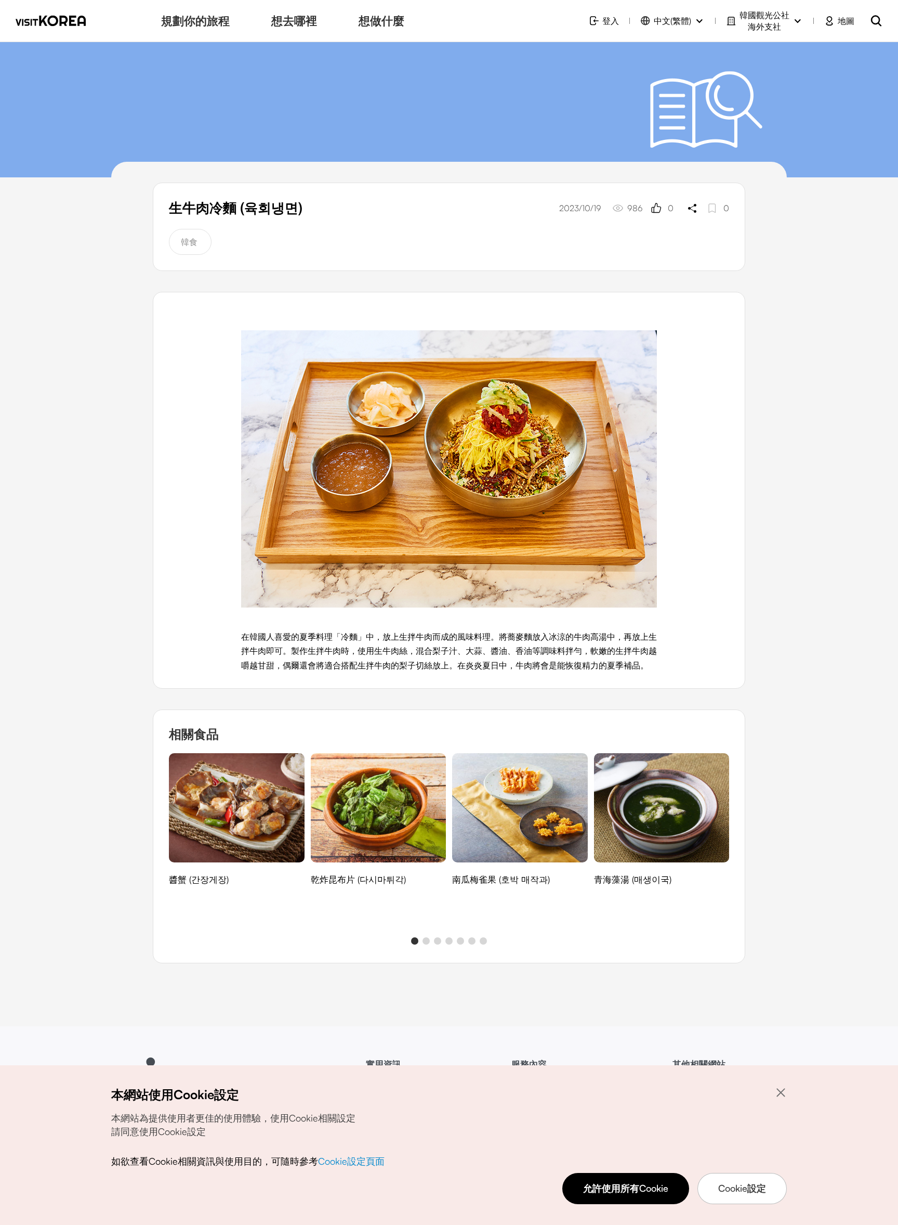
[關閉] (780, 1092)
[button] (414, 941)
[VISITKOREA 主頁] (51, 21)
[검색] (876, 21)
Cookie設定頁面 (351, 1161)
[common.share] (692, 208)
